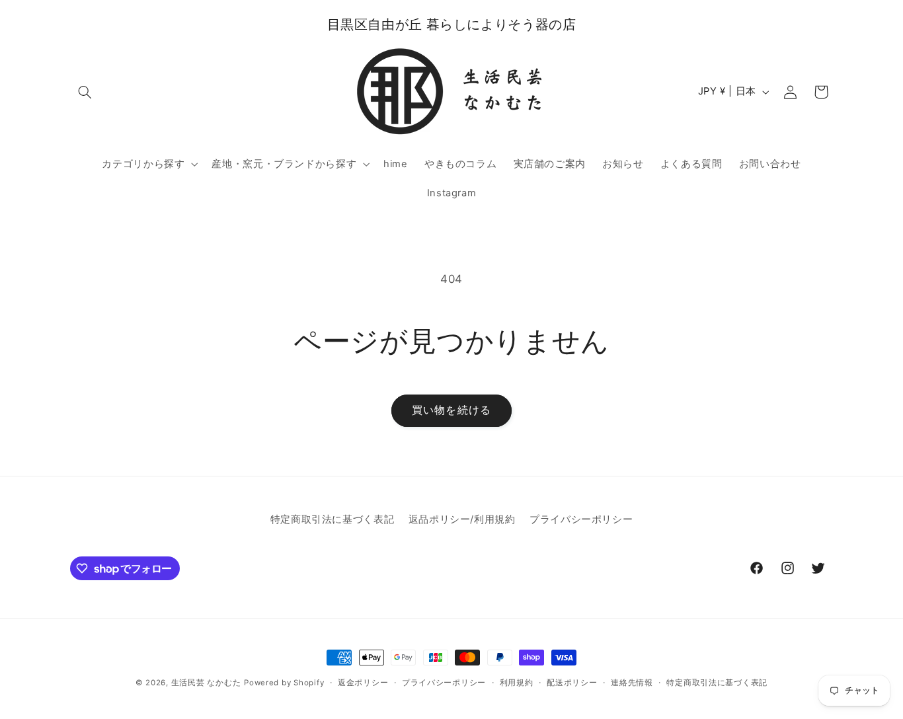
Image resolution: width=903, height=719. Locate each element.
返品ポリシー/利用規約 (462, 519)
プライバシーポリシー (581, 519)
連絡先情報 (632, 682)
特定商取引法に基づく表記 (332, 519)
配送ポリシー (572, 682)
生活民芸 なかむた (206, 682)
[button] (85, 92)
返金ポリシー (363, 682)
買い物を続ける (451, 410)
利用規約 (516, 682)
